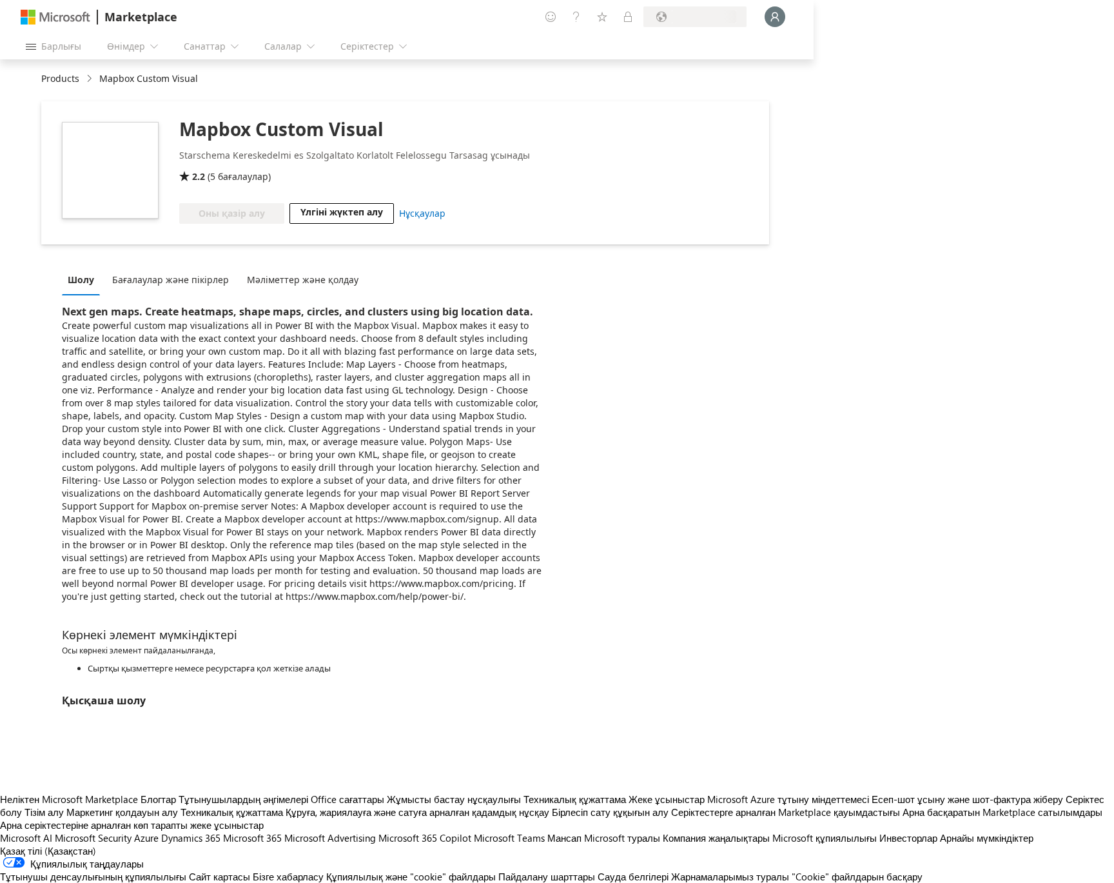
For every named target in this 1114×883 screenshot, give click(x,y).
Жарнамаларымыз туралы (730, 876)
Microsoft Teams (509, 837)
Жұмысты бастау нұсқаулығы (454, 799)
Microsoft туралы (622, 837)
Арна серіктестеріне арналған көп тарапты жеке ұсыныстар (132, 825)
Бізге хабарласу (288, 876)
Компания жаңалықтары (716, 837)
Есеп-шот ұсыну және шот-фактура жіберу (967, 799)
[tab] (84, 279)
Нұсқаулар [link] (422, 213)
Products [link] (60, 78)
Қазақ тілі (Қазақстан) (48, 850)
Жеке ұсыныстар (667, 799)
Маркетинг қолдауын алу (122, 812)
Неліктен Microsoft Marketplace (69, 799)
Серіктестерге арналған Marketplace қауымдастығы (785, 812)
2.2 (198, 176)
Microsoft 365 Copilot (424, 837)
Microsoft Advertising (330, 837)
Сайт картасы (219, 876)
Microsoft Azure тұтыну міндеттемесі (789, 799)
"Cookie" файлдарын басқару (857, 876)
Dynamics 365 (190, 837)
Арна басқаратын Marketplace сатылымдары (1002, 812)
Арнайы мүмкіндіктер (986, 837)
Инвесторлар (908, 837)
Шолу (81, 279)
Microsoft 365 (252, 837)
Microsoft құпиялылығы (824, 837)
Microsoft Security (93, 837)
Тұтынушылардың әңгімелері (243, 799)
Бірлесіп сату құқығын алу (610, 812)
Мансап (564, 837)
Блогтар (158, 799)
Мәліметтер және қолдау (302, 279)
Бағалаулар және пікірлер (170, 279)
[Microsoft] (55, 17)
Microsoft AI (26, 837)
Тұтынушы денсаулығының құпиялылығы (93, 876)
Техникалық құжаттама (574, 799)
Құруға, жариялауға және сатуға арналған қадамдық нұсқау (417, 812)
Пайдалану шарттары (546, 876)
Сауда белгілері (633, 876)
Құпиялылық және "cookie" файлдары (411, 876)
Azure (146, 837)
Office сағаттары (347, 799)
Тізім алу (44, 812)
